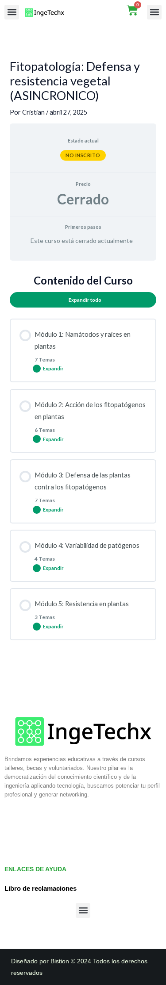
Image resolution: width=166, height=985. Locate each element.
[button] (11, 12)
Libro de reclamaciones (40, 888)
